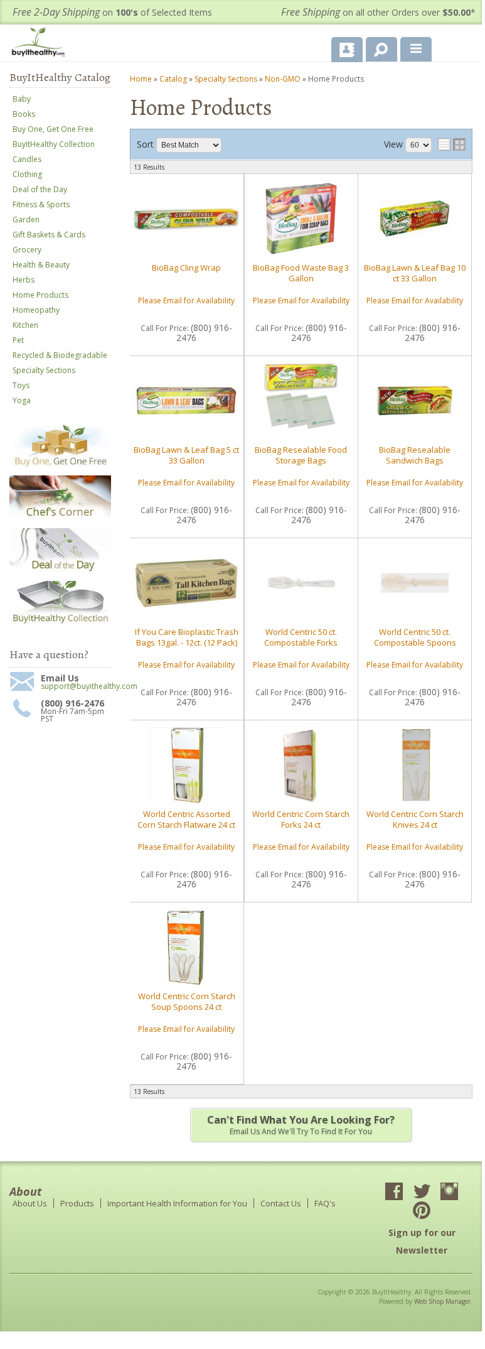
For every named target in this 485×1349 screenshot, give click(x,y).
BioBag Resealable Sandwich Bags (414, 454)
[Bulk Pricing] (60, 622)
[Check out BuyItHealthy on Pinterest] (421, 1211)
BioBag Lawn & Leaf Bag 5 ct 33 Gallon (186, 454)
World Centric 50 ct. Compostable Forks (301, 636)
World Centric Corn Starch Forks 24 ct (300, 819)
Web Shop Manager (442, 1301)
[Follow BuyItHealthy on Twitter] (421, 1192)
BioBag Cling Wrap (186, 267)
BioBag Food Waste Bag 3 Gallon (301, 272)
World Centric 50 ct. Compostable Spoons (415, 636)
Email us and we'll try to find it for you (301, 1125)
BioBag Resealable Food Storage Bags (301, 454)
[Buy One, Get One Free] (60, 465)
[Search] (377, 47)
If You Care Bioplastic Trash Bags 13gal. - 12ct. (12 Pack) (186, 636)
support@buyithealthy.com (76, 686)
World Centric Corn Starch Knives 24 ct (415, 819)
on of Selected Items (112, 12)
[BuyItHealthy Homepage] (41, 44)
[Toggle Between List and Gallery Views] (452, 144)
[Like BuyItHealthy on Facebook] (394, 1192)
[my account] (347, 49)
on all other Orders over (378, 12)
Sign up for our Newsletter (422, 1241)
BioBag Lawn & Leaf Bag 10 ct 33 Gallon (415, 272)
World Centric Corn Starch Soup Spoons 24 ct (186, 1001)
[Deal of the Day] (60, 570)
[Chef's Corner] (60, 517)
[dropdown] (416, 49)
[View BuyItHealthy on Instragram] (449, 1192)
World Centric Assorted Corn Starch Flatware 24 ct (186, 819)
